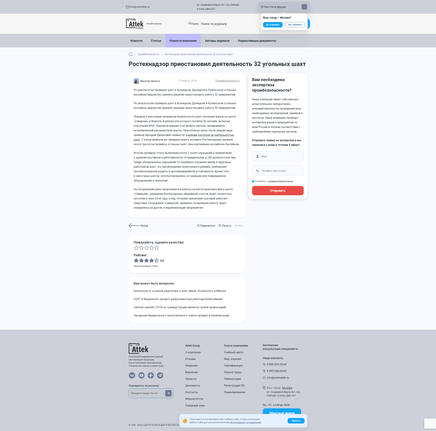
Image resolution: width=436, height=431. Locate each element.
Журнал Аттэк (194, 398)
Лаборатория (232, 379)
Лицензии (191, 365)
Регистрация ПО (234, 385)
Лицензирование (234, 392)
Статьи (156, 40)
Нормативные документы (257, 40)
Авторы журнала (217, 40)
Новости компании (183, 40)
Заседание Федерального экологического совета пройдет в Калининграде (181, 315)
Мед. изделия (232, 359)
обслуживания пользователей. (245, 422)
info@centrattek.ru (139, 6)
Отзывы (190, 359)
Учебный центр (233, 352)
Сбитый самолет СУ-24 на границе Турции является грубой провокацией (180, 307)
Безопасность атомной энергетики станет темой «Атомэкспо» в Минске (180, 291)
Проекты (191, 379)
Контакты (191, 392)
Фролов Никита (150, 81)
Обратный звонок (282, 413)
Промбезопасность (227, 80)
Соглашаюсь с (274, 181)
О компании (193, 352)
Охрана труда (233, 372)
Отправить (277, 190)
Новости (136, 40)
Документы (192, 385)
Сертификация (233, 365)
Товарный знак (195, 405)
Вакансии (191, 372)
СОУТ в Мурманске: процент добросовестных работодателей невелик (178, 299)
